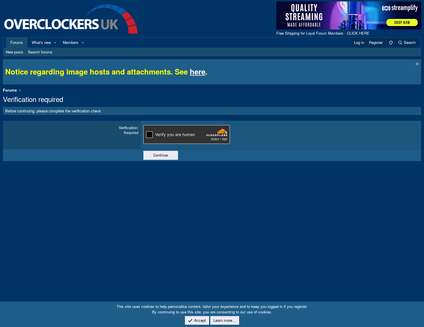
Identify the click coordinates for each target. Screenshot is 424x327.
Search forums (40, 52)
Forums (16, 42)
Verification (128, 127)
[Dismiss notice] (416, 65)
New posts (14, 52)
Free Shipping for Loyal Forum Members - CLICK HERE (322, 33)
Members (70, 42)
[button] (55, 42)
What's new (41, 42)
